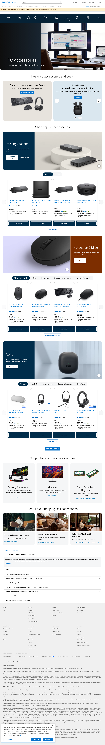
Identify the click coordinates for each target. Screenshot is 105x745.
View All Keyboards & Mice (52, 335)
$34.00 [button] (56, 423)
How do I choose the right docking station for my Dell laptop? (22, 591)
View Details (18, 223)
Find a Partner (55, 628)
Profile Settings (31, 615)
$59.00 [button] (34, 209)
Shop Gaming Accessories (18, 497)
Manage (10, 739)
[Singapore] (3, 13)
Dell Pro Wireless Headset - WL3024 (86, 411)
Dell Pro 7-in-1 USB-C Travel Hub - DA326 (86, 202)
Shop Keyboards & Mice (79, 260)
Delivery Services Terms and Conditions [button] (16, 214)
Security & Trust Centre (82, 642)
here (48, 723)
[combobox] (42, 2)
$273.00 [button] (34, 421)
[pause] (75, 118)
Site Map (5, 610)
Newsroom (30, 639)
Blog (78, 628)
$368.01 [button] (57, 211)
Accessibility (87, 656)
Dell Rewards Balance (33, 621)
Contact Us (80, 613)
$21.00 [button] (79, 315)
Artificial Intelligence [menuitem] (7, 6)
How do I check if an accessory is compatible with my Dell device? (24, 578)
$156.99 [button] (80, 423)
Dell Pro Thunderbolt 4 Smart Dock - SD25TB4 (62, 202)
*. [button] (42, 539)
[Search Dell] (61, 2)
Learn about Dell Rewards (45, 542)
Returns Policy (17, 686)
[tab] (48, 174)
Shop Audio (12, 366)
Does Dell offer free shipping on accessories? (18, 600)
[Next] (101, 202)
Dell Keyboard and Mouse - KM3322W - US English (63, 305)
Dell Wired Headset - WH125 (61, 411)
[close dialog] (103, 10)
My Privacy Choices (46, 656)
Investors (30, 637)
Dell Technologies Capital (34, 634)
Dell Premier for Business (96, 6)
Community (80, 610)
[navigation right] (103, 18)
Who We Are (31, 628)
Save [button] (62, 211)
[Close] (52, 725)
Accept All (47, 739)
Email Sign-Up (80, 637)
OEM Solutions (55, 631)
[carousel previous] (57, 100)
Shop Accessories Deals (27, 92)
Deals (4, 639)
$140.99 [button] (80, 211)
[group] (77, 101)
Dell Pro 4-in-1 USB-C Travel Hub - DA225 (41, 202)
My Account (31, 610)
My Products (31, 618)
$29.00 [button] (34, 315)
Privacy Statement (33, 656)
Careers (30, 631)
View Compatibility (25, 157)
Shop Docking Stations (12, 157)
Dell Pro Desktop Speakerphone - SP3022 (17, 411)
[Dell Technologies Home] (9, 2)
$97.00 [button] (11, 423)
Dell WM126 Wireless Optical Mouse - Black (16, 305)
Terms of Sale (22, 656)
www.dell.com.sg (77, 668)
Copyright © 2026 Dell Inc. (9, 656)
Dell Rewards (80, 631)
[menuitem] (19, 6)
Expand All (7, 550)
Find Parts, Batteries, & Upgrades (85, 498)
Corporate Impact (32, 645)
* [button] (27, 538)
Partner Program (56, 634)
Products (5, 631)
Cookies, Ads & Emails (63, 656)
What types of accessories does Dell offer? (17, 574)
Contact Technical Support (58, 613)
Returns (54, 615)
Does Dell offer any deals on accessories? (17, 583)
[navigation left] (9, 174)
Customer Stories (32, 648)
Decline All (36, 739)
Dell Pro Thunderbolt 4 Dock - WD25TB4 (16, 202)
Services (5, 637)
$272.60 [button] (11, 209)
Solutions (5, 634)
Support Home (55, 610)
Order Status (31, 613)
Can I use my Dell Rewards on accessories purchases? (20, 596)
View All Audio (52, 441)
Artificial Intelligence (8, 628)
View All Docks (53, 229)
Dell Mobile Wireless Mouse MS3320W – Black (41, 305)
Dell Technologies (7, 653)
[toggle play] (99, 166)
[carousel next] (99, 100)
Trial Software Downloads (83, 645)
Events (78, 634)
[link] (84, 2)
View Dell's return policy (10, 541)
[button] (76, 2)
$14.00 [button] (11, 317)
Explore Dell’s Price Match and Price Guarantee (84, 543)
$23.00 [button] (56, 317)
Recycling (30, 642)
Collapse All (15, 550)
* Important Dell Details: (9, 665)
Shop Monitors (52, 495)
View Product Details (78, 95)
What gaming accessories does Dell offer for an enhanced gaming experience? (27, 587)
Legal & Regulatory (76, 656)
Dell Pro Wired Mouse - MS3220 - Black (85, 305)
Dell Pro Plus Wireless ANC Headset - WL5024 (41, 411)
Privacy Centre (80, 639)
